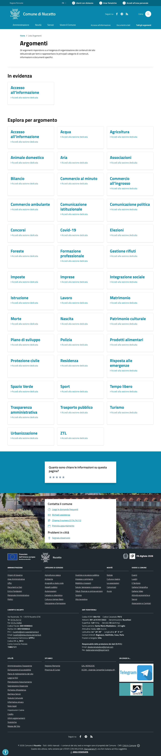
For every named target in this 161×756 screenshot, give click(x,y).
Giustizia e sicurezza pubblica (87, 575)
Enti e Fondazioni (15, 591)
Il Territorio (136, 583)
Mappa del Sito (14, 726)
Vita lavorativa (81, 599)
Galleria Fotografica (140, 587)
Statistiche (12, 722)
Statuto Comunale (15, 697)
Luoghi (134, 579)
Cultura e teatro (113, 579)
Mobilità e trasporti (83, 583)
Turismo (78, 595)
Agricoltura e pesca (53, 575)
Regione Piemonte (16, 3)
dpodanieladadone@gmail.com (100, 646)
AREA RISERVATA (80, 751)
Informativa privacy (16, 701)
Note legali (12, 706)
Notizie (110, 575)
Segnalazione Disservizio (18, 685)
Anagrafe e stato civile (54, 583)
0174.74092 (16, 622)
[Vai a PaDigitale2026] (138, 556)
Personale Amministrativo (18, 595)
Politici (10, 599)
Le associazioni (113, 583)
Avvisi (109, 591)
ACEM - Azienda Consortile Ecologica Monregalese (103, 669)
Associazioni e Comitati (141, 603)
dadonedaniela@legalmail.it (97, 649)
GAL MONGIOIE (88, 665)
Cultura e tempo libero (54, 599)
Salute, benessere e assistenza (88, 587)
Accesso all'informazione (101, 25)
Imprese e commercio (84, 579)
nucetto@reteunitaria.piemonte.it (27, 634)
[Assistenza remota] (138, 745)
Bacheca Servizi (14, 693)
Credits (10, 714)
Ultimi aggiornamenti (16, 718)
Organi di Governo (15, 575)
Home (22, 35)
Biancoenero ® (90, 748)
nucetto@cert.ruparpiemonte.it (26, 631)
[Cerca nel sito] (148, 14)
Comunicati (111, 587)
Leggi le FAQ (13, 677)
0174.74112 (16, 619)
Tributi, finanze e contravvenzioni (89, 591)
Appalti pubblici (51, 587)
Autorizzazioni (50, 591)
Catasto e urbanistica (53, 595)
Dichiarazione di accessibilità (19, 669)
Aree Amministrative (16, 579)
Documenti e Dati (15, 587)
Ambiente (49, 579)
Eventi (134, 575)
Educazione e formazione (55, 603)
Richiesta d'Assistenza (17, 689)
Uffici (10, 583)
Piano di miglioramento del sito (20, 673)
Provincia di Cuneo (52, 669)
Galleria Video (137, 591)
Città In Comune (129, 745)
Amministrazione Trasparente (20, 665)
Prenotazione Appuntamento (20, 681)
